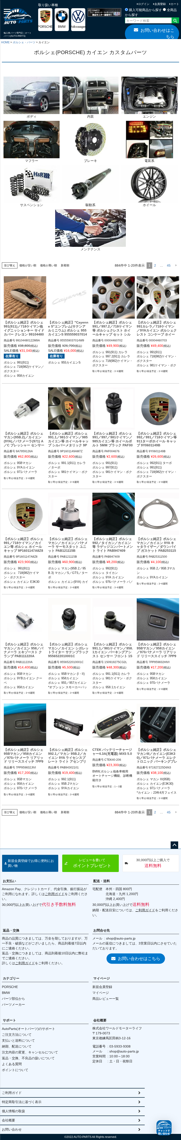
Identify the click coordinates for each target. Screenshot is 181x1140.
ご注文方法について (17, 1034)
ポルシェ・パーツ (24, 42)
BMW (6, 993)
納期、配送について (17, 1046)
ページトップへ (174, 845)
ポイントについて (15, 1070)
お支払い (9, 881)
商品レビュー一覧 (105, 998)
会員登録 (160, 4)
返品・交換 (11, 930)
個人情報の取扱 (13, 1111)
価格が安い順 (27, 265)
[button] (176, 265)
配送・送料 (101, 881)
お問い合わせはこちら (157, 33)
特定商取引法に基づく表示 (21, 1102)
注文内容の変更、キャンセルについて (30, 1052)
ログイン (143, 4)
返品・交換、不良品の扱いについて (28, 1058)
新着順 (65, 265)
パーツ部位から (13, 998)
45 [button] (169, 265)
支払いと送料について (18, 1040)
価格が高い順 (48, 265)
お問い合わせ (12, 1129)
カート (175, 4)
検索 (175, 21)
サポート (9, 1020)
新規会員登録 (102, 987)
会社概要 (100, 1020)
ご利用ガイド (55, 894)
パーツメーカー (13, 1004)
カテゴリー (11, 978)
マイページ (101, 978)
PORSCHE (10, 987)
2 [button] (155, 265)
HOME (5, 42)
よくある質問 (12, 1064)
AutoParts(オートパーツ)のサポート (28, 1029)
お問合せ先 (101, 930)
